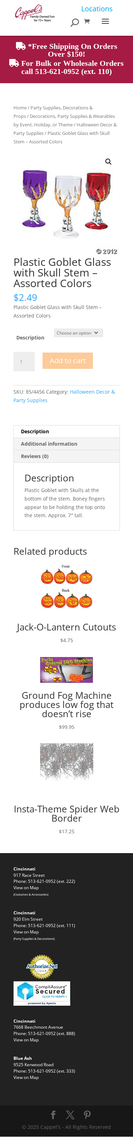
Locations (97, 8)
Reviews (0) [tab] (35, 456)
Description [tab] (35, 431)
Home (20, 107)
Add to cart (68, 360)
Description (30, 337)
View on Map (26, 887)
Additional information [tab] (49, 443)
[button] (108, 161)
